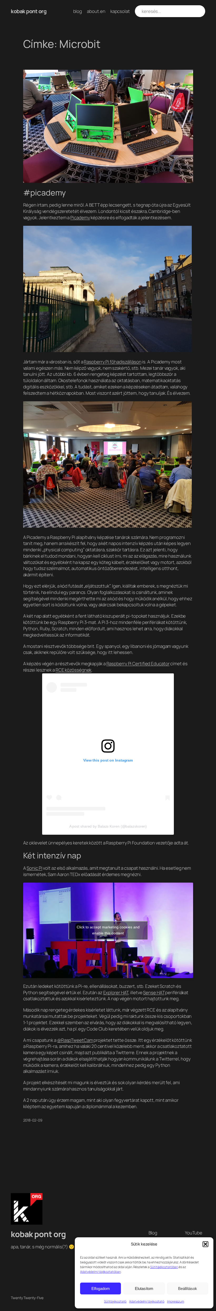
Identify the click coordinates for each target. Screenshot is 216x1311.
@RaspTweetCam (75, 1040)
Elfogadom (100, 1288)
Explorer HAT (116, 992)
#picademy (44, 192)
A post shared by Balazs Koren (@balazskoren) (108, 826)
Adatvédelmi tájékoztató (146, 1301)
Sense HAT (153, 992)
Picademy (80, 217)
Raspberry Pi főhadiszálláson (112, 362)
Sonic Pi (34, 868)
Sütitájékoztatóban (164, 1267)
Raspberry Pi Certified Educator (138, 663)
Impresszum (175, 1301)
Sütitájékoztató (115, 1301)
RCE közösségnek (74, 670)
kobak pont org (28, 11)
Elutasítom (144, 1288)
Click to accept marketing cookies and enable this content (108, 930)
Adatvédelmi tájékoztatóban (100, 1271)
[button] (205, 1244)
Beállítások (187, 1288)
